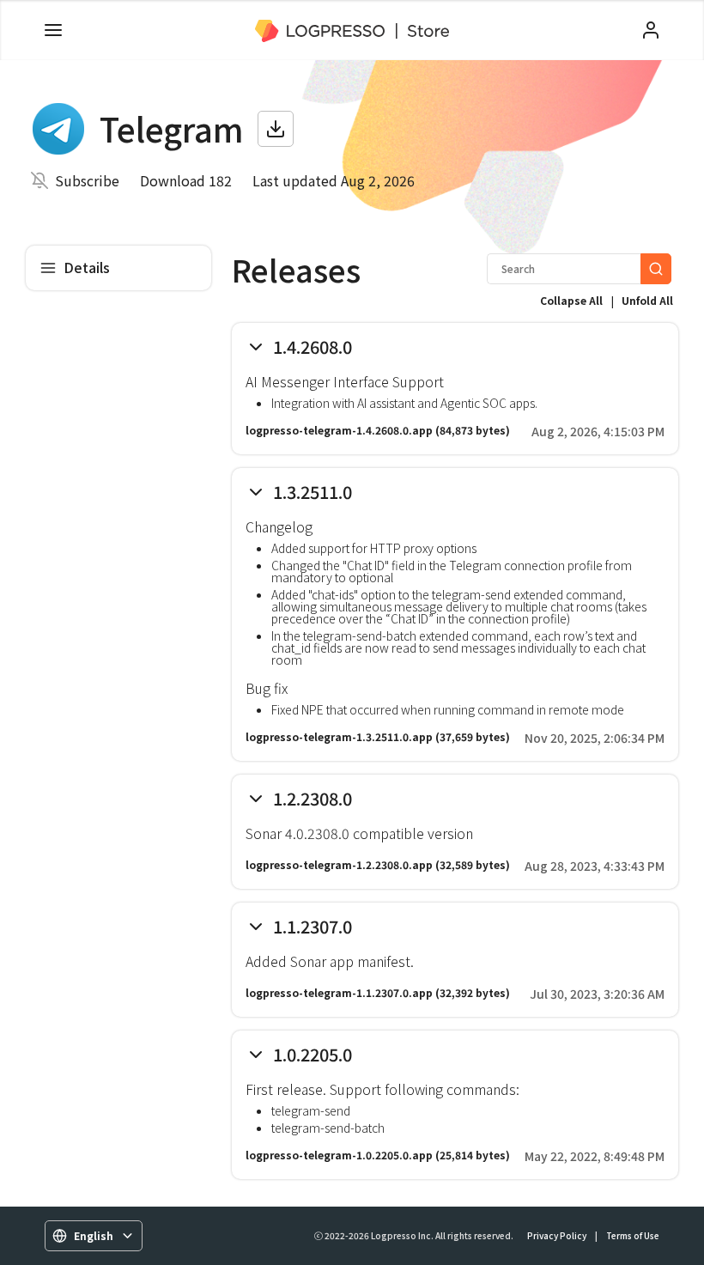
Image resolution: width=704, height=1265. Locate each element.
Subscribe (87, 180)
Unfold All (647, 300)
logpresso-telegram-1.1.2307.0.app (339, 992)
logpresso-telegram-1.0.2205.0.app (339, 1154)
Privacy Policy (556, 1235)
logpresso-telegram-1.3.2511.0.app (339, 736)
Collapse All (571, 300)
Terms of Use (632, 1235)
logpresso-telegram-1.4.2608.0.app (339, 430)
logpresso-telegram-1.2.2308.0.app (339, 864)
